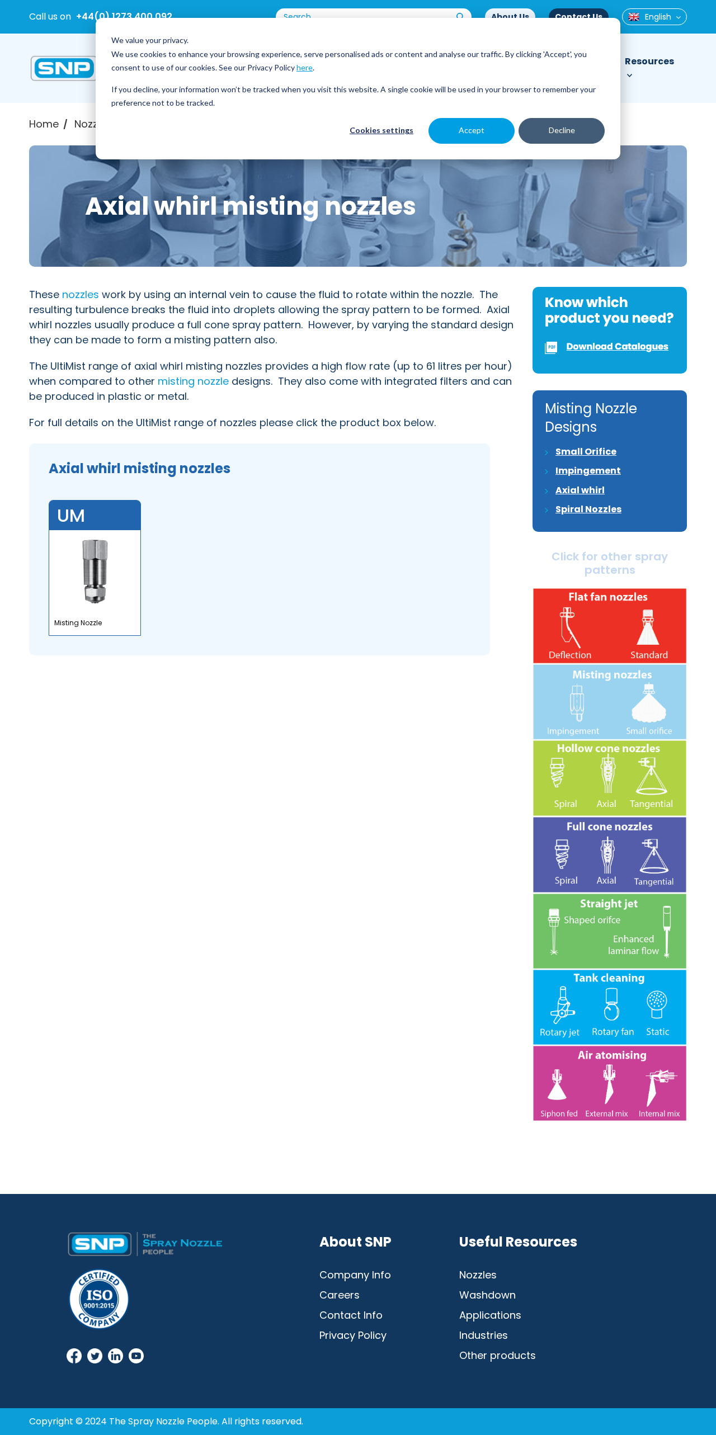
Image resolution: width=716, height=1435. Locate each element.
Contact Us (578, 16)
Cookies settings (381, 130)
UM (71, 515)
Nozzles (93, 124)
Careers (339, 1295)
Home (44, 124)
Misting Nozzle (78, 622)
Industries (483, 1335)
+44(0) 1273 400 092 (124, 16)
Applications (490, 1315)
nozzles (80, 294)
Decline (562, 130)
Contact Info (351, 1315)
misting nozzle (193, 381)
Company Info (355, 1275)
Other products (497, 1355)
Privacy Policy (353, 1335)
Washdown (487, 1295)
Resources (649, 61)
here (304, 67)
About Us (510, 16)
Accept (471, 130)
